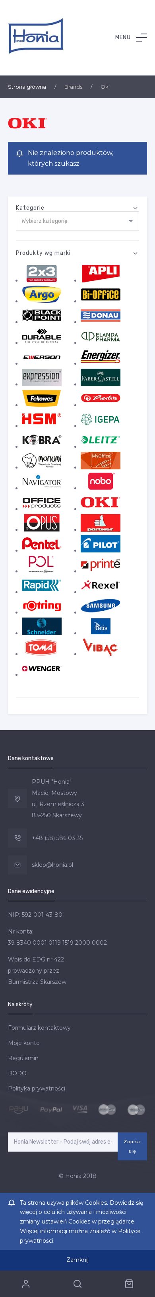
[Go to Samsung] (100, 612)
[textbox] (77, 221)
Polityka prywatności (36, 1088)
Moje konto (24, 1043)
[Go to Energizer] (100, 363)
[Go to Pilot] (100, 550)
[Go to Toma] (42, 653)
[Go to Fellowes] (42, 405)
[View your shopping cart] (129, 1284)
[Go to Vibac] (100, 653)
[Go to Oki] (100, 508)
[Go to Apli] (100, 280)
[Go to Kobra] (42, 446)
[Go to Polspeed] (42, 571)
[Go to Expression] (42, 384)
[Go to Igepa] (100, 425)
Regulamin (23, 1058)
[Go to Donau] (100, 322)
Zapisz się (132, 1146)
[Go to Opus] (42, 529)
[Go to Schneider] (42, 633)
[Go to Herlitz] (100, 405)
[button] (131, 37)
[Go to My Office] (100, 467)
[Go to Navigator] (42, 488)
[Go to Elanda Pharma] (100, 342)
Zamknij (77, 1259)
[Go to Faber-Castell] (100, 384)
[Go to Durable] (42, 342)
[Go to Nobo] (100, 488)
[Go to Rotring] (42, 612)
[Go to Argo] (42, 301)
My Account (26, 1284)
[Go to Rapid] (42, 592)
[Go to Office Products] (42, 508)
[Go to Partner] (100, 529)
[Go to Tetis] (100, 633)
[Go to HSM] (42, 425)
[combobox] (77, 220)
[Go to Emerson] (42, 363)
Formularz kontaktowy (39, 1027)
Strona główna (27, 86)
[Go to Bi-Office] (100, 301)
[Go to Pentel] (42, 550)
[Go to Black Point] (42, 322)
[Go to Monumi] (42, 467)
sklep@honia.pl (52, 864)
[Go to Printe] (100, 571)
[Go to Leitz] (100, 446)
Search (77, 1284)
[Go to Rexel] (100, 592)
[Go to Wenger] (42, 674)
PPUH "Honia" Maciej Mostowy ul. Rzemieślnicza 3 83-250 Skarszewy (58, 798)
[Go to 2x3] (42, 280)
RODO (17, 1073)
